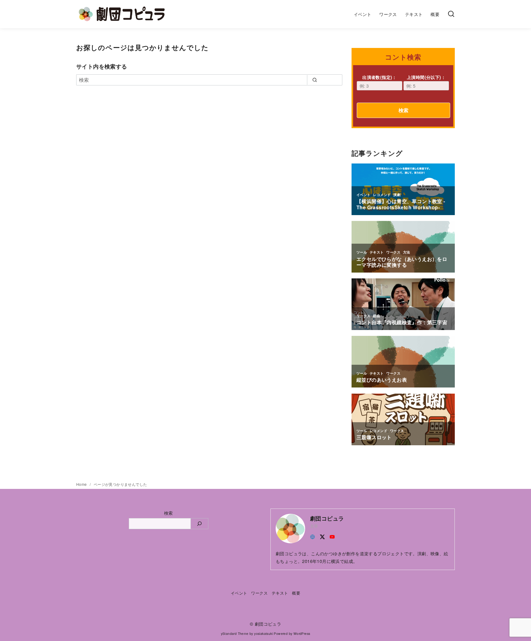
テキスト (414, 14)
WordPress (301, 633)
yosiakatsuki (263, 633)
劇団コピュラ (268, 623)
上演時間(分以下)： (426, 77)
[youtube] (332, 536)
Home (82, 484)
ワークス (388, 14)
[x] (322, 536)
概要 (435, 14)
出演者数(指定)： (379, 77)
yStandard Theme (235, 633)
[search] (314, 80)
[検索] (451, 14)
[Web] (312, 536)
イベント (363, 14)
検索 (403, 110)
